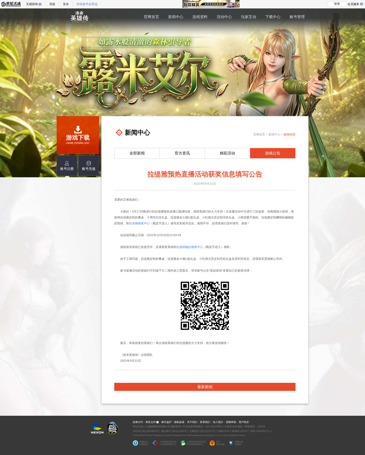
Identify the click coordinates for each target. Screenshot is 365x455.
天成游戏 (32, 4)
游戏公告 (272, 153)
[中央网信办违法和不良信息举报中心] (164, 443)
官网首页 (151, 17)
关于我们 (192, 422)
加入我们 (218, 422)
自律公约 (138, 422)
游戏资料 (200, 17)
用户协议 (244, 422)
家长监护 (166, 422)
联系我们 (205, 422)
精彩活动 (227, 153)
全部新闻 (137, 153)
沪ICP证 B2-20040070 (145, 431)
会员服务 (353, 4)
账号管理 (297, 17)
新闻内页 (290, 134)
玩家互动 (248, 17)
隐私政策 (179, 422)
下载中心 (273, 17)
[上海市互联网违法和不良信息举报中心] (193, 443)
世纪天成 (11, 4)
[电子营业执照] (217, 443)
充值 (52, 4)
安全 (66, 4)
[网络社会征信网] (236, 443)
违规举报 (231, 422)
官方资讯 (182, 153)
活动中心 (224, 17)
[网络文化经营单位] (140, 443)
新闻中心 (175, 17)
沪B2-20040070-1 (260, 431)
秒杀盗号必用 (85, 4)
